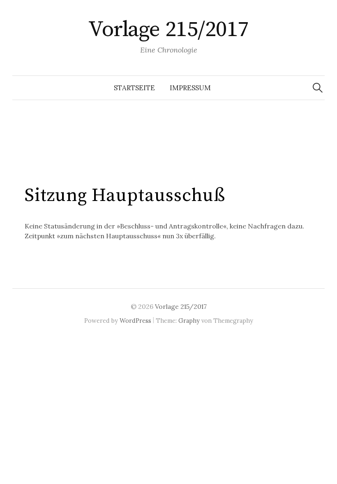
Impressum (190, 87)
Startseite (134, 87)
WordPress (135, 320)
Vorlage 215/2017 (168, 29)
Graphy (189, 320)
